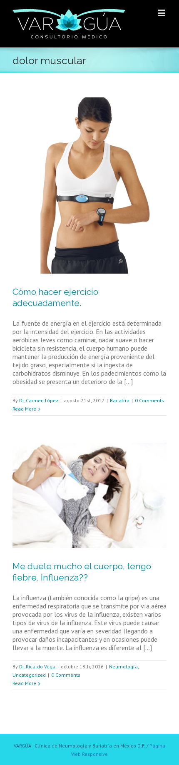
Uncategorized (29, 675)
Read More (24, 409)
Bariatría (119, 400)
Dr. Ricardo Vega (37, 666)
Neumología (123, 666)
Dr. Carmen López (38, 400)
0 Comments (149, 400)
